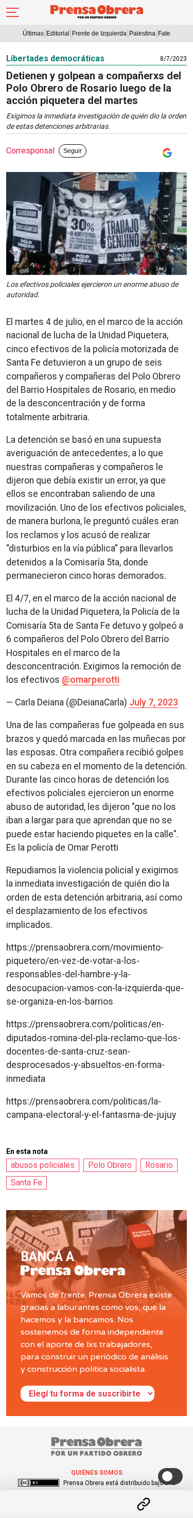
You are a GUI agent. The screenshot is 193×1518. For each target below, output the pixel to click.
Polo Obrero (110, 1165)
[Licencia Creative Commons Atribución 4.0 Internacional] (38, 1483)
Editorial (57, 33)
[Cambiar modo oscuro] (170, 1476)
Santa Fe (26, 1182)
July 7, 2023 (153, 702)
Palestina (142, 33)
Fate (164, 33)
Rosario (159, 1165)
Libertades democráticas (55, 58)
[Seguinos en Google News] (165, 153)
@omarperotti (90, 680)
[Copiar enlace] (143, 1504)
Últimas (33, 33)
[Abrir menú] (12, 12)
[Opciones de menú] (97, 1495)
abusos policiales (43, 1165)
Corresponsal (30, 151)
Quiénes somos (96, 1472)
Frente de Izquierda (99, 33)
